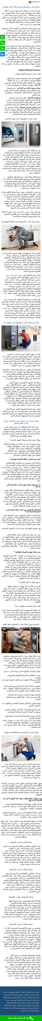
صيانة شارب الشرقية (28, 164)
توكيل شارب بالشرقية (25, 212)
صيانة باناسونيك (36, 815)
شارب (21, 978)
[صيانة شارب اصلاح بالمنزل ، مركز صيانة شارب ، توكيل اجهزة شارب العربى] (34, 2)
